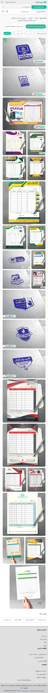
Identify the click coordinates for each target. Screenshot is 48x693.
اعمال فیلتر (7, 33)
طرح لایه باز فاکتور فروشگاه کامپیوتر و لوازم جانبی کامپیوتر (38, 279)
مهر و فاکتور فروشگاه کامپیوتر (27, 20)
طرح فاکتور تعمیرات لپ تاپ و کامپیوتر (24, 114)
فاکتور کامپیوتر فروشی (36, 480)
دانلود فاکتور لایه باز (24, 514)
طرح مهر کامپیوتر (24, 364)
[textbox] (28, 33)
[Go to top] (42, 688)
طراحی (30, 18)
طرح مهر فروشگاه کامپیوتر (16, 279)
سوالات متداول (41, 677)
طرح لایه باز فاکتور (27, 587)
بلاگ (45, 642)
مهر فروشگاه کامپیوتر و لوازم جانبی (24, 52)
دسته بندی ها (41, 12)
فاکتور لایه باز (24, 401)
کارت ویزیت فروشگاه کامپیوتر (14, 26)
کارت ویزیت (41, 619)
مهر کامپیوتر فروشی (24, 334)
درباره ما (44, 636)
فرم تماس (42, 661)
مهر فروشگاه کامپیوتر (24, 304)
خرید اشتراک (25, 12)
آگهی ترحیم (29, 619)
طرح (36, 18)
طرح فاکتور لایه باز (13, 550)
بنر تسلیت (7, 619)
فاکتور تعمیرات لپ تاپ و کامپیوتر (38, 259)
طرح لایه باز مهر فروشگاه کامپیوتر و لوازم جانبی (16, 259)
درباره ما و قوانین (40, 671)
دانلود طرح (18, 619)
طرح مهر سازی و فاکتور (18, 18)
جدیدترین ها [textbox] (41, 33)
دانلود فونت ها (41, 674)
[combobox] (40, 33)
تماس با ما (43, 639)
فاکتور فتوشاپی (24, 445)
